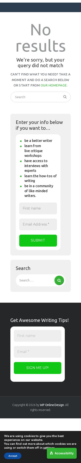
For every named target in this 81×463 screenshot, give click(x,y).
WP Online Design (52, 405)
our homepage (54, 85)
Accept (12, 456)
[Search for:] (40, 280)
